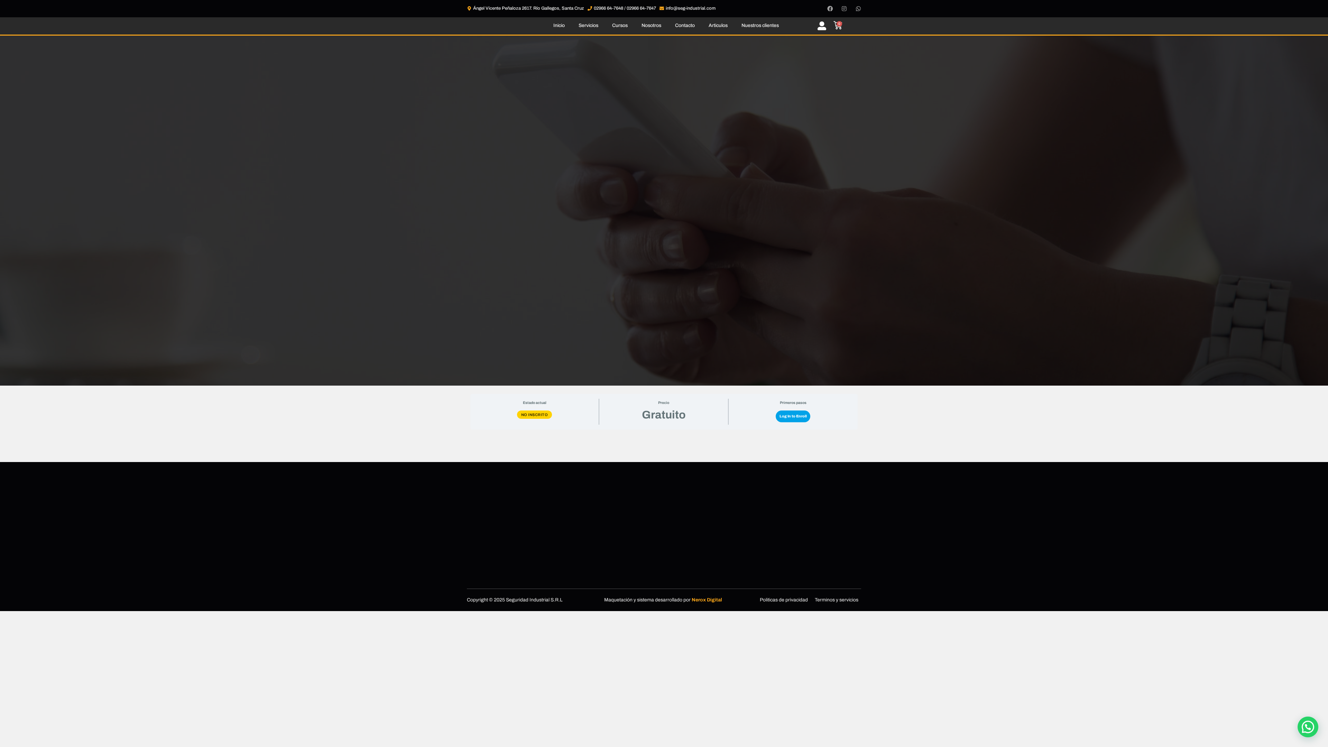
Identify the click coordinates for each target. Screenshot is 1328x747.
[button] (1308, 727)
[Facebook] (830, 8)
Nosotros (651, 25)
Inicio (559, 25)
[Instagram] (844, 8)
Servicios (588, 25)
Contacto (685, 25)
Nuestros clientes (760, 25)
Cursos (620, 25)
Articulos (718, 25)
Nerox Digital (707, 599)
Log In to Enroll (793, 416)
